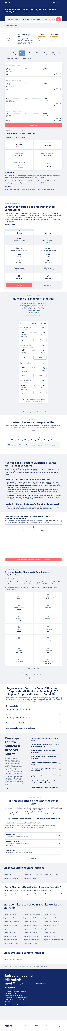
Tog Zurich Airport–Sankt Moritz (53, 940)
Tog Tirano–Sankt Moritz (31, 943)
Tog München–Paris (9, 914)
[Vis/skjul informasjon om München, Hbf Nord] (60, 843)
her (46, 412)
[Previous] (8, 439)
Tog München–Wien (29, 878)
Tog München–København (31, 914)
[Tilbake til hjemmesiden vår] (8, 2)
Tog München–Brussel (30, 925)
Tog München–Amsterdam (51, 918)
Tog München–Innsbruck (11, 940)
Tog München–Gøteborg (11, 921)
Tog (11, 967)
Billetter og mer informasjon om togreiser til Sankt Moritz (48, 895)
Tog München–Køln (49, 936)
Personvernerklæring (53, 1026)
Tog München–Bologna (30, 936)
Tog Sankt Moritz (20, 967)
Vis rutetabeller (19, 167)
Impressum (28, 1026)
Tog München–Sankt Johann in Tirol (34, 874)
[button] (39, 19)
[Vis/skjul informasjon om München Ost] (60, 851)
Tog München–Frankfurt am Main (33, 929)
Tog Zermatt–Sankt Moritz (11, 943)
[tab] (13, 58)
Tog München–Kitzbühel (10, 878)
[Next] (60, 53)
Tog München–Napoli (30, 932)
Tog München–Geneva (10, 932)
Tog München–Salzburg (50, 874)
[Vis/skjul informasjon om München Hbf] (60, 836)
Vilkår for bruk (39, 1026)
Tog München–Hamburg (51, 921)
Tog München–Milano (10, 918)
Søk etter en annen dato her (33, 401)
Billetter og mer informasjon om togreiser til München (19, 895)
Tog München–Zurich (50, 925)
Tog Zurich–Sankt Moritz (31, 940)
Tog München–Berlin (29, 921)
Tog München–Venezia (10, 925)
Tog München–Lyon (49, 932)
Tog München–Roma (49, 914)
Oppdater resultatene (32, 315)
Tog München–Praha (49, 929)
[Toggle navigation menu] (61, 2)
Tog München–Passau (10, 874)
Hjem (6, 967)
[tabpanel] (33, 547)
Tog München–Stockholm (31, 918)
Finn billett (19, 147)
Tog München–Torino (10, 936)
